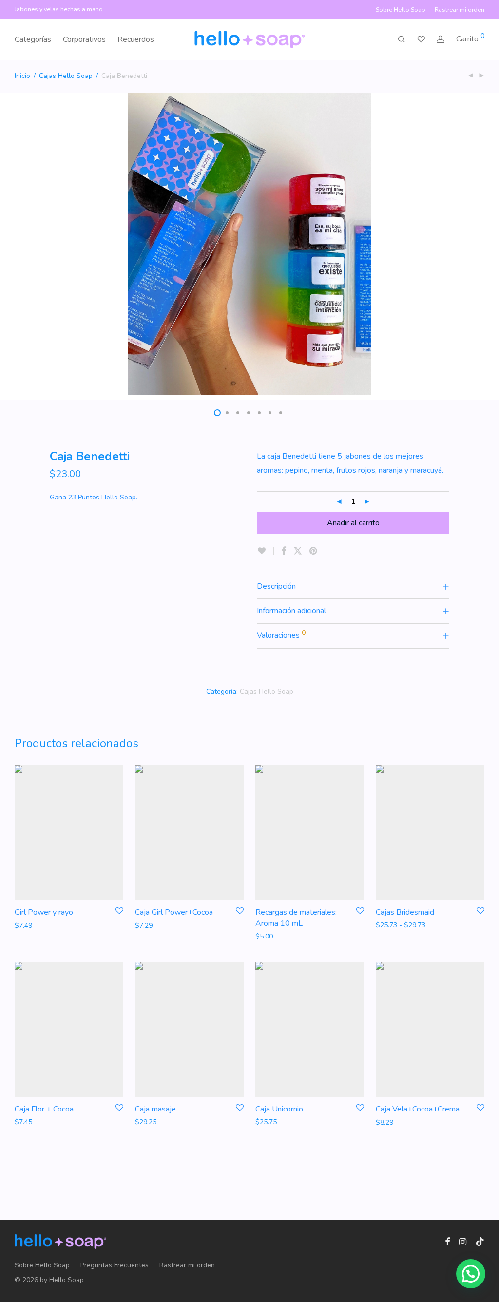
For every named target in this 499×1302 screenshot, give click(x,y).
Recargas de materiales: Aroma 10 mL (296, 917)
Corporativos (84, 39)
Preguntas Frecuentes (114, 1265)
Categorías (33, 39)
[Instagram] (462, 1241)
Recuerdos (135, 39)
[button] (470, 1273)
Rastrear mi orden (459, 10)
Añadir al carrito (353, 522)
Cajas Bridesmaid (405, 912)
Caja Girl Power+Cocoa (174, 912)
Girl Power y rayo (44, 912)
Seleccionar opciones (283, 935)
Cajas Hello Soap (66, 75)
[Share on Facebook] (283, 551)
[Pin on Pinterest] (313, 551)
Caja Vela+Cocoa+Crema (418, 1109)
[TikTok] (480, 1241)
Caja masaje (155, 1109)
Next (482, 243)
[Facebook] (447, 1241)
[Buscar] (401, 39)
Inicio (22, 75)
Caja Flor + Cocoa (44, 1109)
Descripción (276, 586)
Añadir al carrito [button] (35, 925)
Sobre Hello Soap (400, 10)
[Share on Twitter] (297, 551)
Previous (16, 243)
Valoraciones (281, 634)
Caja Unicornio (279, 1109)
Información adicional (291, 610)
